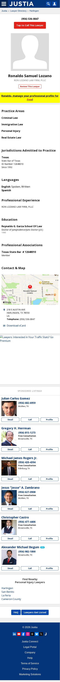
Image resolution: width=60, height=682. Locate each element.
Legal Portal (30, 647)
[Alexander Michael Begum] (9, 557)
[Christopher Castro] (9, 527)
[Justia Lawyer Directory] (45, 634)
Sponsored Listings (30, 391)
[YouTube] (19, 634)
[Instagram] (28, 634)
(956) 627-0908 (26, 492)
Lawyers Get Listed (35, 612)
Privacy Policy (30, 669)
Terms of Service (30, 663)
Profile (49, 419)
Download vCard (16, 325)
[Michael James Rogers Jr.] (9, 467)
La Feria (6, 595)
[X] (41, 634)
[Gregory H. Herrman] (9, 438)
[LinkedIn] (14, 634)
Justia (4, 11)
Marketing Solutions (30, 674)
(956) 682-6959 (26, 403)
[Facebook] (23, 634)
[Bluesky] (37, 634)
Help (30, 658)
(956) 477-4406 (26, 521)
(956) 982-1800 (26, 551)
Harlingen (34, 11)
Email (10, 419)
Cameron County (11, 599)
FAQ (16, 612)
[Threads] (32, 634)
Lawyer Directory (18, 11)
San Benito (8, 591)
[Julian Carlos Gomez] (9, 408)
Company (30, 652)
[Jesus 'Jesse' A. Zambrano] (9, 497)
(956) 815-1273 (26, 432)
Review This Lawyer (30, 86)
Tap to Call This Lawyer (29, 25)
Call (30, 419)
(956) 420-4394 (26, 462)
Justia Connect (30, 641)
